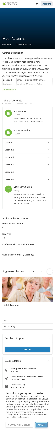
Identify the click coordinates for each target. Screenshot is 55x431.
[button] (27, 142)
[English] (37, 3)
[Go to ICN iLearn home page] (9, 4)
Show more (8, 89)
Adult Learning (11, 305)
